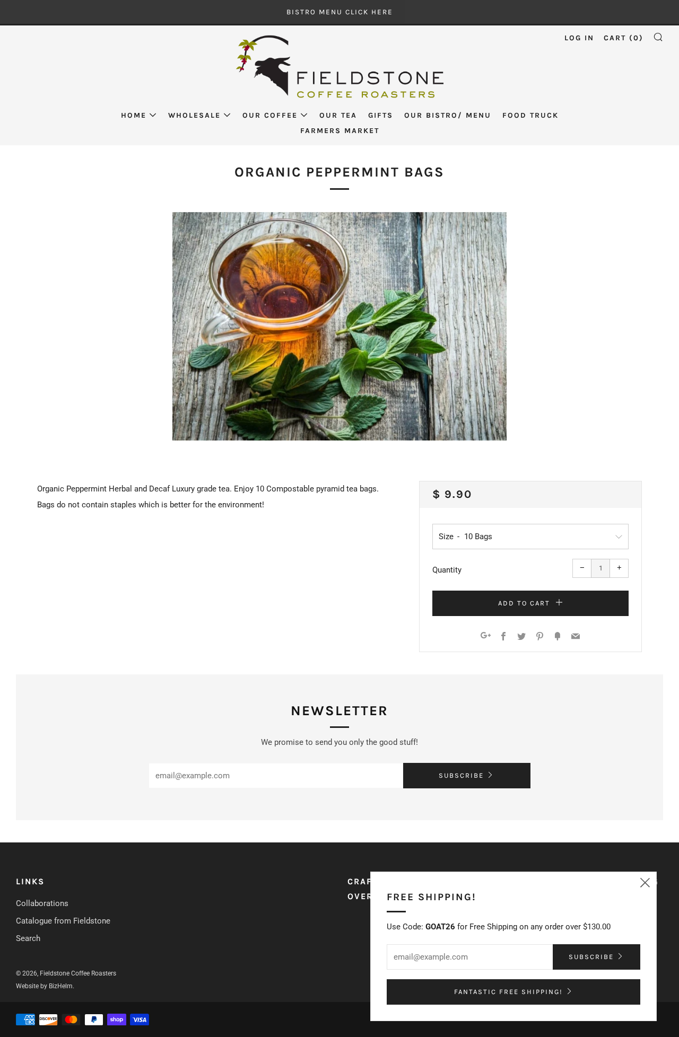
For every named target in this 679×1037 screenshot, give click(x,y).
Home (133, 115)
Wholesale (194, 115)
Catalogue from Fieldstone (63, 921)
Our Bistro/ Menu (447, 115)
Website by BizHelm (44, 986)
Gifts (380, 115)
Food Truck (530, 115)
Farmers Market (339, 130)
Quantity (447, 570)
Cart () (623, 37)
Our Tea (338, 115)
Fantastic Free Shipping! (508, 992)
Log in (579, 37)
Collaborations (42, 903)
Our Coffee (270, 115)
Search (28, 938)
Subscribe (461, 775)
